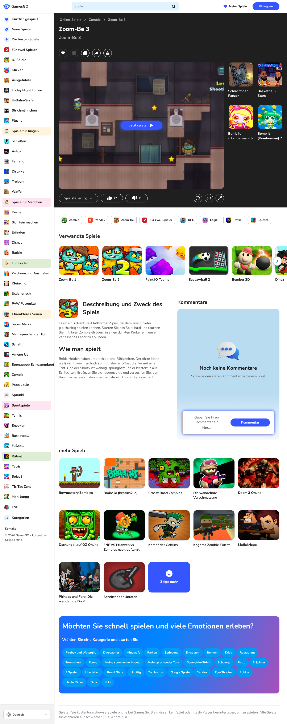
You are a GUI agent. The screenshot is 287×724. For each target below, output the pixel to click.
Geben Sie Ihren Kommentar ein (206, 422)
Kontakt (10, 529)
